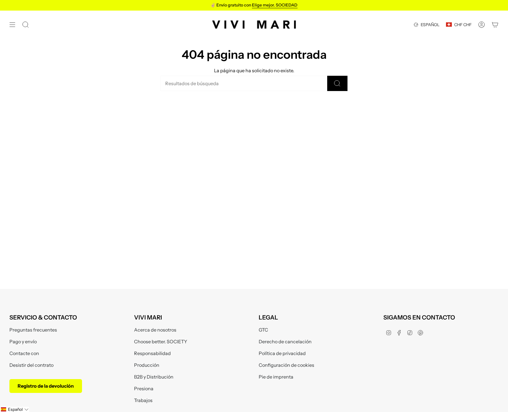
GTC (263, 330)
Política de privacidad (282, 353)
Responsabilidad (152, 353)
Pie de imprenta (276, 377)
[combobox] (244, 83)
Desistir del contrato (31, 365)
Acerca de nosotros (155, 330)
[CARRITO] (495, 24)
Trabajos (143, 400)
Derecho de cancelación (285, 341)
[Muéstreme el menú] (12, 24)
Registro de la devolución (46, 386)
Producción (146, 365)
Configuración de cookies (286, 365)
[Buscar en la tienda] (337, 83)
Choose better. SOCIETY (160, 341)
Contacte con (24, 353)
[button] (14, 409)
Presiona (143, 388)
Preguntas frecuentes (33, 330)
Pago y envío (23, 341)
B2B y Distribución (153, 377)
